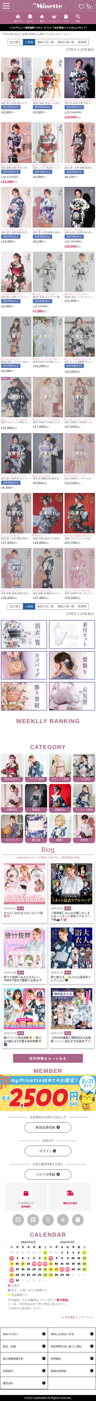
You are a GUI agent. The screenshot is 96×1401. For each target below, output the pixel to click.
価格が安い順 (45, 42)
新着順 (82, 42)
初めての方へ (10, 1334)
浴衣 (11, 34)
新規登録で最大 (48, 27)
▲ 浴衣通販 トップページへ (78, 1317)
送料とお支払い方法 (62, 1334)
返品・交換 (9, 1346)
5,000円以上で (26, 1205)
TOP (5, 34)
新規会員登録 (46, 1127)
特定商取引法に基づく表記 (66, 1346)
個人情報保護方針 (13, 1358)
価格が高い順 (66, 42)
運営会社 (8, 1383)
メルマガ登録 (46, 1174)
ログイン (45, 1151)
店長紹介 (8, 1371)
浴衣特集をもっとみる (48, 1058)
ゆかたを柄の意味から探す (29, 34)
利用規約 (56, 1358)
